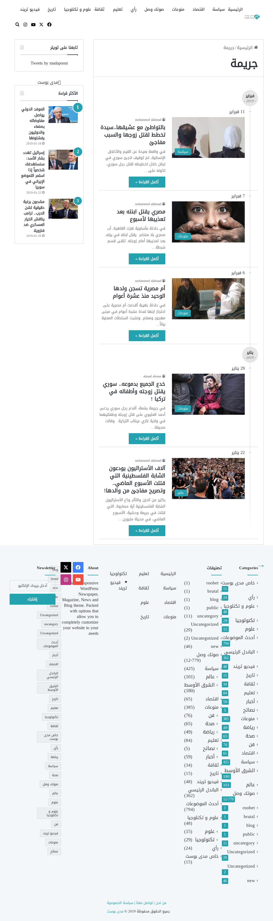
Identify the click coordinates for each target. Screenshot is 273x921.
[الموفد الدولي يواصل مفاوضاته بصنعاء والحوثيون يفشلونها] (63, 114)
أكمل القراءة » (147, 182)
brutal (249, 816)
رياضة (249, 727)
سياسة (218, 9)
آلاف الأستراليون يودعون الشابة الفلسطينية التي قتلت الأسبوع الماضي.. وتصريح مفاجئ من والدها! (134, 479)
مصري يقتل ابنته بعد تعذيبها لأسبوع (141, 215)
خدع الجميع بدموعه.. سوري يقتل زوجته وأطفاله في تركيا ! (134, 391)
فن (252, 744)
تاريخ (52, 9)
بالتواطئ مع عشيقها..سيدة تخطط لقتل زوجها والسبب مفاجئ (133, 134)
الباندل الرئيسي (239, 652)
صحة (250, 736)
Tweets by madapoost (49, 63)
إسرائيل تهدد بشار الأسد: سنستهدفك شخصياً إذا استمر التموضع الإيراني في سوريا (33, 170)
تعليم (118, 9)
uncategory (244, 843)
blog (250, 825)
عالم (250, 785)
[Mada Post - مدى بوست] (251, 17)
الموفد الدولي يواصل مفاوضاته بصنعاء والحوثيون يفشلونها (33, 124)
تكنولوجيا (245, 620)
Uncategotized (241, 866)
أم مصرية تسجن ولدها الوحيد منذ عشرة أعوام (139, 292)
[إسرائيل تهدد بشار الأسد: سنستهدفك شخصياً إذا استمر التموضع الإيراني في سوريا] (63, 160)
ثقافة (99, 9)
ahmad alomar (152, 376)
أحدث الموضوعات (238, 637)
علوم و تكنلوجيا (77, 9)
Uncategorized (241, 852)
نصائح (249, 710)
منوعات (178, 9)
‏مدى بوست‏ (48, 82)
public (249, 834)
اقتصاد (198, 9)
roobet (249, 808)
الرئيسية (235, 9)
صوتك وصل (154, 9)
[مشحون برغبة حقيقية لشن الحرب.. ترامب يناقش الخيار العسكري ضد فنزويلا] (63, 209)
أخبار (250, 701)
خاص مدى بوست (238, 583)
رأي (133, 9)
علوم (250, 629)
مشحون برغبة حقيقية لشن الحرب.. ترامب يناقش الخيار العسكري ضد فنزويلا (34, 216)
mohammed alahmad (148, 120)
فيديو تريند (30, 9)
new (251, 880)
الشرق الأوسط (239, 771)
